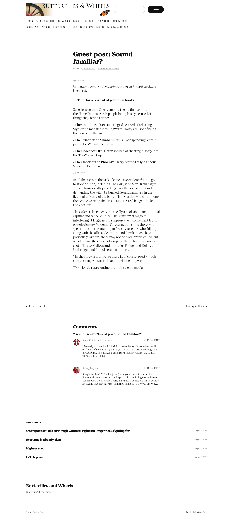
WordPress (202, 512)
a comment (95, 86)
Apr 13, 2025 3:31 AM (152, 368)
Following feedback (194, 306)
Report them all (37, 306)
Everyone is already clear (43, 439)
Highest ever (35, 448)
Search (156, 9)
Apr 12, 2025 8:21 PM (152, 340)
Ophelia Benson (88, 68)
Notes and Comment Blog (108, 68)
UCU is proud (35, 457)
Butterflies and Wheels (49, 485)
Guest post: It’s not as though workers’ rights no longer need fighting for (78, 430)
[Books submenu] (82, 20)
